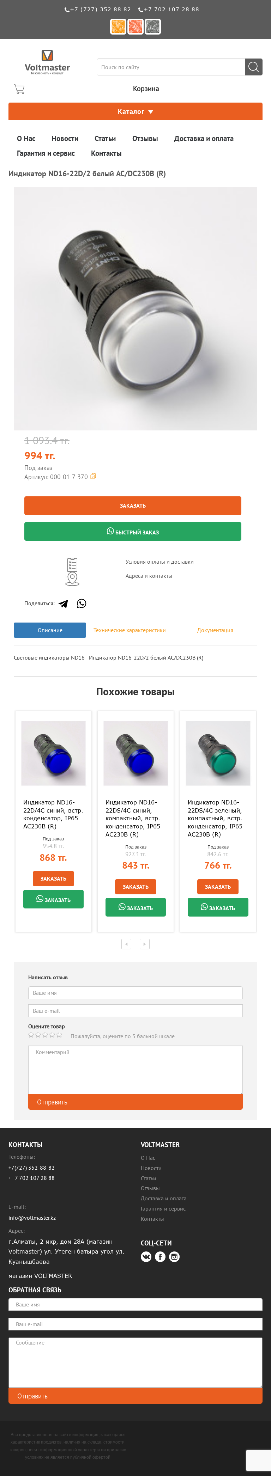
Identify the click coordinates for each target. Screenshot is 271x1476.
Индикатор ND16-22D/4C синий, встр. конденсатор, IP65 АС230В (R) (53, 814)
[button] (251, 193)
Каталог (131, 111)
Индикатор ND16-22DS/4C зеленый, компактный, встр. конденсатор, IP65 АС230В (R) (215, 818)
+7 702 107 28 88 (171, 9)
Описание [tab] (50, 629)
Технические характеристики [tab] (130, 629)
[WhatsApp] (81, 603)
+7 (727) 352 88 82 (100, 9)
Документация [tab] (215, 629)
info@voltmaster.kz (32, 1217)
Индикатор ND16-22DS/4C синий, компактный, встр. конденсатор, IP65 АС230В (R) (133, 818)
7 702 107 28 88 (35, 1177)
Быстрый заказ (136, 532)
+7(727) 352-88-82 (31, 1167)
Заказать (133, 505)
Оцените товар (46, 1026)
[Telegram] (63, 603)
